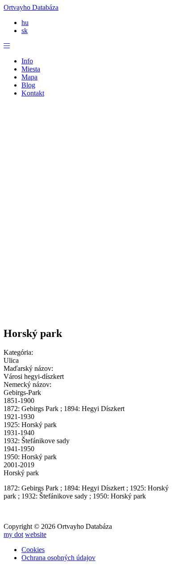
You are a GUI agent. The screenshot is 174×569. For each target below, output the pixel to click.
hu (25, 22)
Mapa (29, 77)
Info (27, 61)
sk (24, 30)
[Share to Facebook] (42, 306)
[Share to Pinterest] (78, 306)
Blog (28, 85)
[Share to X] (60, 306)
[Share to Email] (131, 306)
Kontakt (32, 93)
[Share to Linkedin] (96, 306)
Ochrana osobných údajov (58, 557)
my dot (13, 534)
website (35, 534)
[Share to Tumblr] (114, 306)
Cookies (33, 549)
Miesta (30, 69)
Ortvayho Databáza (31, 7)
